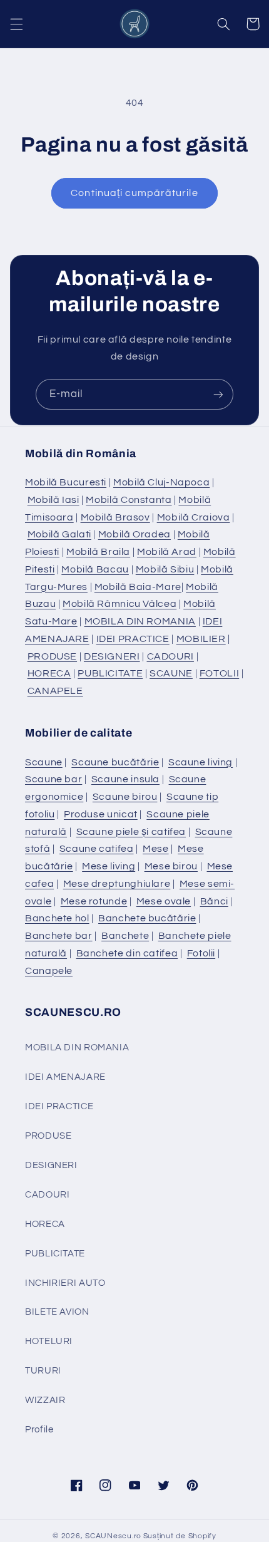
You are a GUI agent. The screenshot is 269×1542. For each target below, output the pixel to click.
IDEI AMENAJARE (65, 1077)
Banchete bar (59, 936)
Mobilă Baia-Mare (137, 587)
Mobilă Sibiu (165, 569)
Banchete (125, 936)
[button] (16, 23)
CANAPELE (55, 691)
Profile (39, 1429)
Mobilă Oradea (134, 534)
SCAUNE (171, 673)
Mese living (108, 866)
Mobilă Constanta (128, 500)
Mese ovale (163, 901)
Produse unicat (101, 814)
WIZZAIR (45, 1400)
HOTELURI (49, 1341)
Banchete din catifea (127, 953)
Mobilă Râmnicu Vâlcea (119, 604)
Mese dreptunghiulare (117, 884)
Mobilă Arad (166, 552)
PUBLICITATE (110, 673)
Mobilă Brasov (115, 517)
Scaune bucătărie (115, 762)
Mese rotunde (94, 901)
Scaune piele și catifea (131, 832)
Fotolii (201, 953)
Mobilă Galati (59, 534)
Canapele (49, 971)
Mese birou (171, 866)
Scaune (44, 762)
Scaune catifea (96, 849)
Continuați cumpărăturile (134, 193)
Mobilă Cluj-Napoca (161, 482)
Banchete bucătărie (147, 918)
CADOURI (170, 656)
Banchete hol (57, 918)
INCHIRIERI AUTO (65, 1283)
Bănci (214, 901)
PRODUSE (52, 656)
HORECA (49, 673)
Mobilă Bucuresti (65, 482)
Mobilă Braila (98, 552)
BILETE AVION (57, 1312)
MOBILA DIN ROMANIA (140, 621)
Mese (156, 849)
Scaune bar (53, 779)
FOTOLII (219, 673)
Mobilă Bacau (95, 569)
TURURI (43, 1370)
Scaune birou (125, 797)
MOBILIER (201, 639)
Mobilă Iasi (53, 500)
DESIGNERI (112, 656)
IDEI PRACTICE (133, 639)
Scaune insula (125, 779)
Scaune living (200, 762)
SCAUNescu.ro (113, 1536)
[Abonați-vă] (218, 394)
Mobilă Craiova (193, 517)
